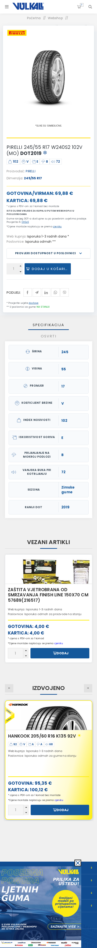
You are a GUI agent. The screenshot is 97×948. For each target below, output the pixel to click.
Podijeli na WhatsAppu (55, 292)
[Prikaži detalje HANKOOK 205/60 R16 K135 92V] (48, 715)
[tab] (48, 325)
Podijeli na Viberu (64, 292)
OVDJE (25, 222)
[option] (49, 608)
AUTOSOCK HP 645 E (30, 590)
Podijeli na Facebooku (27, 292)
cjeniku (57, 226)
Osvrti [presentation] (48, 336)
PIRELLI (30, 171)
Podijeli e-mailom (37, 292)
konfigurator (46, 608)
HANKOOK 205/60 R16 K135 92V (42, 736)
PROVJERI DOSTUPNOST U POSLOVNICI (45, 253)
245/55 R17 (33, 178)
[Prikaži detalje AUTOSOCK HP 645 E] (48, 569)
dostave (33, 303)
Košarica (81, 4)
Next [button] (88, 688)
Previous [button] (9, 688)
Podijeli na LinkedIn (46, 292)
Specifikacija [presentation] (48, 325)
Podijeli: (14, 292)
